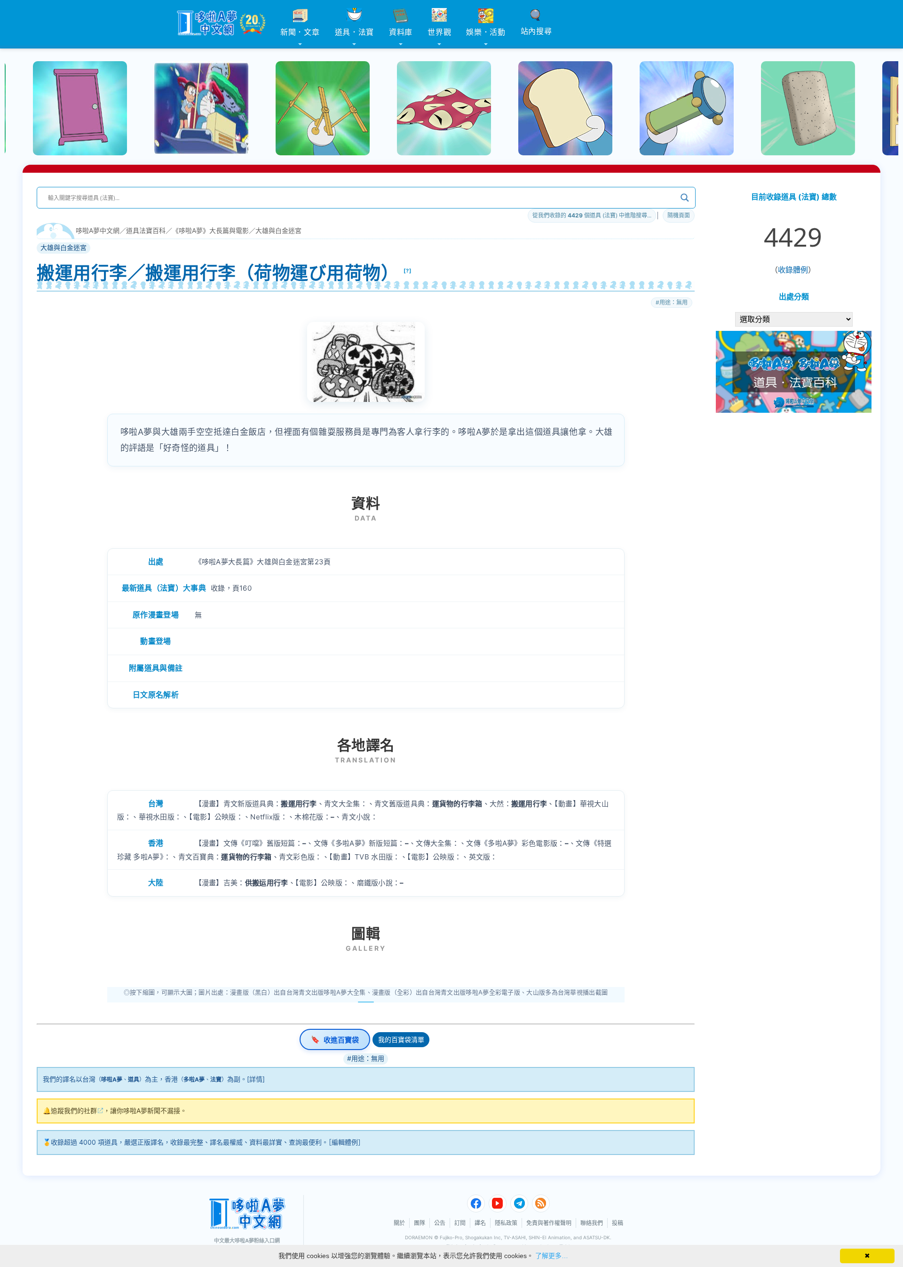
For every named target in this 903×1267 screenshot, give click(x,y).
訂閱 (460, 1223)
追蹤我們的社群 (74, 1111)
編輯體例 (345, 1142)
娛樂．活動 (486, 32)
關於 (399, 1223)
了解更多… (551, 1255)
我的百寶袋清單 (401, 1039)
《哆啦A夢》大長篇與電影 (210, 230)
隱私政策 (506, 1223)
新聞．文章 (300, 32)
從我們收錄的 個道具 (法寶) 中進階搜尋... (591, 215)
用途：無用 (673, 302)
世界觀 (439, 32)
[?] (408, 270)
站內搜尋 (536, 31)
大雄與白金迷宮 (278, 230)
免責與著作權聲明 (548, 1223)
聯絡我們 (591, 1223)
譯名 (480, 1223)
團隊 (419, 1223)
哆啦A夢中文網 (97, 230)
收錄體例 (793, 269)
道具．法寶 (354, 32)
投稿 (617, 1223)
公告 (439, 1223)
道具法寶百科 (146, 230)
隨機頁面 (678, 215)
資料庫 (400, 32)
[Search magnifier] (684, 197)
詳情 (255, 1079)
